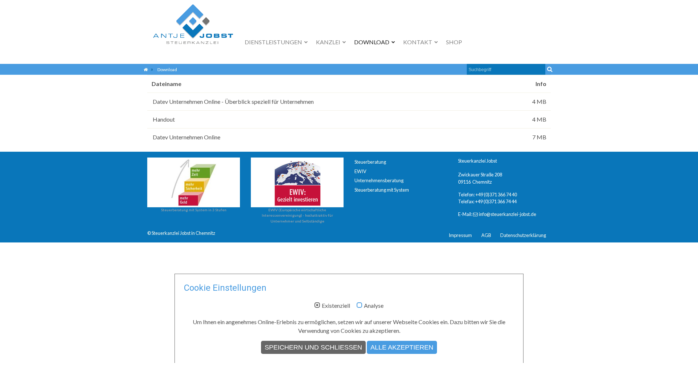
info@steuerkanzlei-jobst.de (507, 214)
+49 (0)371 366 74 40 (496, 194)
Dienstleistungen (274, 41)
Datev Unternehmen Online (186, 137)
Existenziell (336, 305)
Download (372, 41)
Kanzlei (328, 41)
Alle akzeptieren (401, 347)
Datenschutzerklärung (523, 235)
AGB (486, 235)
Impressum (460, 235)
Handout (163, 119)
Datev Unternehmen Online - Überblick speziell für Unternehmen (233, 101)
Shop (454, 41)
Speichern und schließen (313, 347)
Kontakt (418, 41)
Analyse (374, 305)
